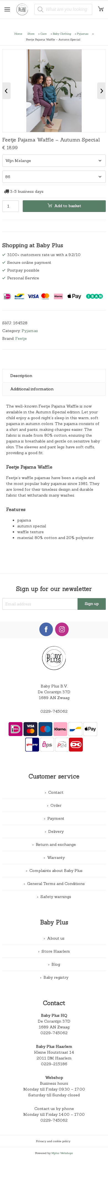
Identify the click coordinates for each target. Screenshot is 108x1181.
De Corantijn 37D (54, 1021)
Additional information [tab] (31, 388)
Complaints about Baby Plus (56, 870)
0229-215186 (54, 1063)
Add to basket (67, 205)
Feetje (21, 338)
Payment (55, 818)
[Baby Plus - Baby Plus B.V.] (24, 9)
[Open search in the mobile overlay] (63, 9)
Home (18, 34)
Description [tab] (21, 375)
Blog (56, 964)
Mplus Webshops (62, 1153)
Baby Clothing (62, 34)
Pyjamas (82, 34)
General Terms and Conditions (56, 883)
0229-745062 (54, 711)
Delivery (56, 831)
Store (31, 34)
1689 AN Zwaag (54, 1027)
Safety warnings (55, 896)
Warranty (56, 857)
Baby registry (55, 977)
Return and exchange (56, 844)
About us (56, 938)
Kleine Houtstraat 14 (54, 1052)
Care (43, 34)
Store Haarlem (56, 951)
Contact (55, 792)
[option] (54, 90)
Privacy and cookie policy (53, 1141)
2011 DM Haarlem (54, 1058)
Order (55, 805)
